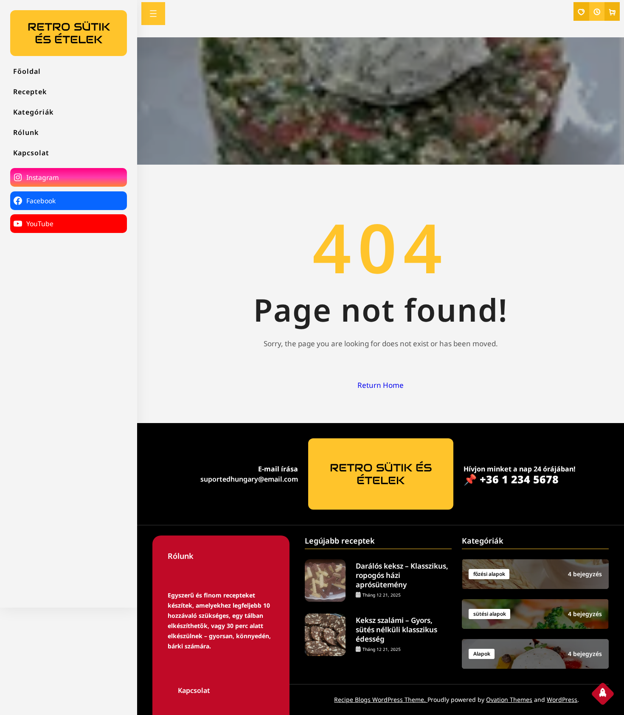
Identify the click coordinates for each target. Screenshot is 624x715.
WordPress (562, 699)
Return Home (380, 385)
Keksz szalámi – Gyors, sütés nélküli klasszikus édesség (396, 630)
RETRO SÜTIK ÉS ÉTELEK (69, 33)
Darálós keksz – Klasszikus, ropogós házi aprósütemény (402, 575)
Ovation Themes (509, 699)
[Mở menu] (153, 13)
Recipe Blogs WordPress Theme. (380, 699)
